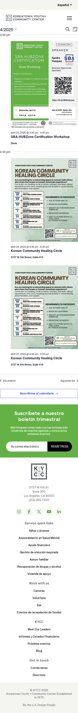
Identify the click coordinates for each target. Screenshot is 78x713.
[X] (39, 511)
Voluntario (39, 598)
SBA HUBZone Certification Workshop (40, 136)
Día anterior (9, 380)
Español (63, 5)
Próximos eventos (39, 643)
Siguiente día (68, 380)
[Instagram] (19, 511)
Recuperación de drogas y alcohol (39, 566)
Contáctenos (39, 667)
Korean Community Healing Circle (36, 250)
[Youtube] (49, 511)
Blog (39, 651)
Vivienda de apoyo (39, 573)
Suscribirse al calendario (37, 393)
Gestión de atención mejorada (39, 552)
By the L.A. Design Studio (39, 705)
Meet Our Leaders (39, 629)
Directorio (39, 675)
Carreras (39, 590)
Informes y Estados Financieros (39, 636)
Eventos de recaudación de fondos (39, 612)
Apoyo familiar (39, 559)
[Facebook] (29, 511)
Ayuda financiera (39, 545)
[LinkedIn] (59, 511)
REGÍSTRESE (60, 446)
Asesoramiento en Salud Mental (39, 538)
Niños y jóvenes (39, 530)
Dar (39, 605)
